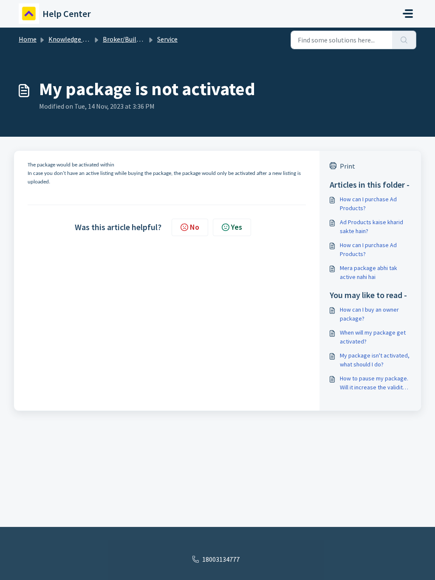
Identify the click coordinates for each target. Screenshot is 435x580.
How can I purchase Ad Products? (368, 203)
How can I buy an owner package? (369, 314)
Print (347, 166)
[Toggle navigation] (407, 13)
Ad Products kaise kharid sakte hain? (371, 226)
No (194, 227)
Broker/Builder (124, 39)
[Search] (404, 40)
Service (167, 39)
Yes (236, 227)
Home (28, 39)
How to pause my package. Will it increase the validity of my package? (374, 383)
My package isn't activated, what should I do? (375, 360)
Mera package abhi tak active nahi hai (368, 272)
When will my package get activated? (373, 337)
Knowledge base (72, 39)
